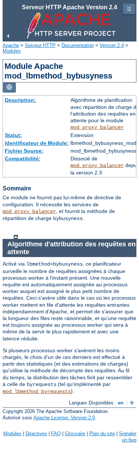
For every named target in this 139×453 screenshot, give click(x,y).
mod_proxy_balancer (97, 127)
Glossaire (75, 433)
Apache (11, 45)
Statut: (13, 135)
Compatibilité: (22, 158)
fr (132, 403)
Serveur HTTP (40, 45)
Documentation (78, 45)
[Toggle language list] (9, 88)
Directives (36, 433)
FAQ (56, 433)
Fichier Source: (24, 151)
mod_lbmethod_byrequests (37, 391)
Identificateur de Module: (37, 143)
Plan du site (102, 433)
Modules (12, 51)
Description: (20, 100)
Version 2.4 (112, 45)
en (120, 403)
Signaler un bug (127, 437)
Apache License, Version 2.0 (64, 417)
